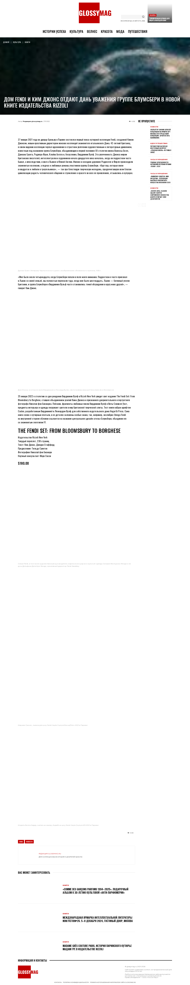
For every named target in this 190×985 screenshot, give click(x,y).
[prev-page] (139, 205)
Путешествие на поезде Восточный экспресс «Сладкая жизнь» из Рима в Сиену (160, 149)
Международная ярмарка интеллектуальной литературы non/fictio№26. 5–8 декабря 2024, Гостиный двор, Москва (98, 919)
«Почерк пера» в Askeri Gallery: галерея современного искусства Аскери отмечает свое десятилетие (159, 195)
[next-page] (144, 205)
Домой (6, 42)
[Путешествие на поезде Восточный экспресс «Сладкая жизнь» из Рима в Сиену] (143, 148)
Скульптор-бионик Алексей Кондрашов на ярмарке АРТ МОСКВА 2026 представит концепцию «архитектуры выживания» (160, 133)
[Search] (143, 17)
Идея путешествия (158, 143)
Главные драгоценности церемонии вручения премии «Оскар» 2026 (160, 164)
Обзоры (152, 15)
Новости (29, 842)
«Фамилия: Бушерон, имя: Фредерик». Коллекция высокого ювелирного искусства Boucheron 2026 (160, 179)
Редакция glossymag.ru (32, 121)
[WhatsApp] (72, 127)
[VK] (81, 127)
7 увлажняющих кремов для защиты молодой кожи (159, 19)
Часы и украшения (159, 159)
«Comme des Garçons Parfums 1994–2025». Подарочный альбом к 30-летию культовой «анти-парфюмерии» (95, 890)
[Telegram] (64, 127)
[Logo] (95, 13)
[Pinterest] (89, 127)
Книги (27, 42)
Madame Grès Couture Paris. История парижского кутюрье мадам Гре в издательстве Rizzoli (97, 947)
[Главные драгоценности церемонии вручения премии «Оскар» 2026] (143, 163)
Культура (17, 42)
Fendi (21, 842)
